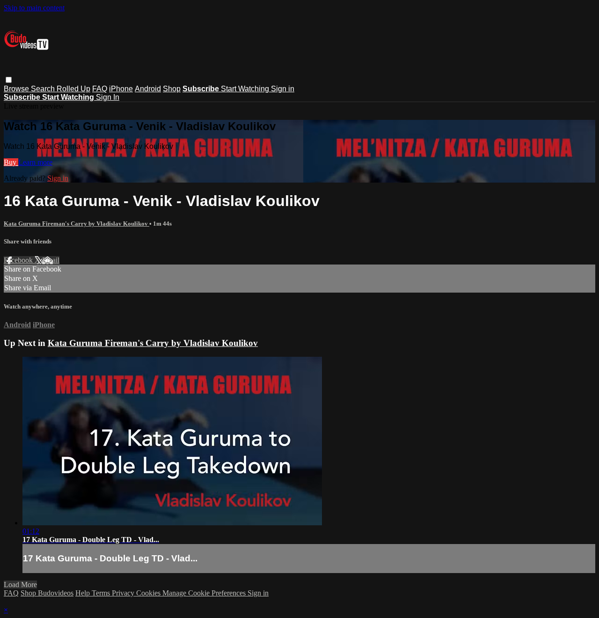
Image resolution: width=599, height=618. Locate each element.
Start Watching (246, 89)
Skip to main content (34, 8)
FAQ (99, 89)
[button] (9, 80)
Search (44, 89)
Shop (172, 89)
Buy (11, 162)
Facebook (19, 260)
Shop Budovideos (47, 593)
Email (50, 260)
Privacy (124, 593)
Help (83, 593)
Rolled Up (73, 89)
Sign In (107, 97)
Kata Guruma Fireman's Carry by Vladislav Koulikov (76, 223)
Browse (17, 89)
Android (148, 89)
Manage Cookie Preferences (205, 593)
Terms (102, 593)
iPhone (121, 89)
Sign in (282, 89)
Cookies (149, 593)
